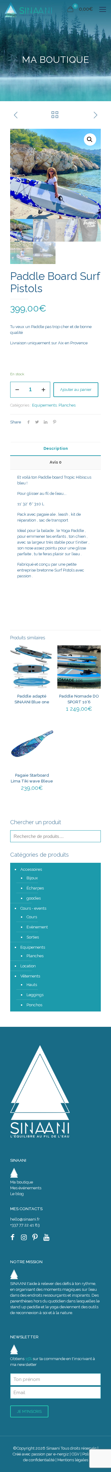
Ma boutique (21, 1182)
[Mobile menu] (102, 9)
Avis (55, 462)
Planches (67, 405)
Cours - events (33, 908)
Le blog (17, 1193)
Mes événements (25, 1188)
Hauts (32, 984)
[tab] (55, 449)
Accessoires (31, 869)
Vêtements (30, 976)
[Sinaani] (28, 9)
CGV (76, 1454)
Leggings (35, 994)
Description (55, 448)
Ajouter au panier (76, 389)
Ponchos (34, 1005)
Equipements (44, 405)
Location (28, 966)
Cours (32, 917)
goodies (34, 898)
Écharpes (35, 888)
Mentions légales (72, 1460)
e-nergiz (61, 1454)
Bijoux (32, 878)
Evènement (37, 927)
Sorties (33, 937)
